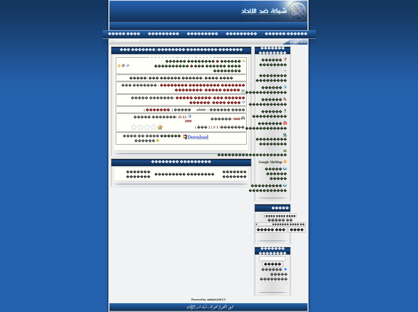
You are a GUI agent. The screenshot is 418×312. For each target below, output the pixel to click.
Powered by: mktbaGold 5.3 (208, 299)
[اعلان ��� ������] (127, 66)
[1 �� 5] (160, 127)
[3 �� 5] (147, 127)
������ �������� (190, 61)
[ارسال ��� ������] (123, 66)
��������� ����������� (268, 188)
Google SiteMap (271, 162)
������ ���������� (269, 114)
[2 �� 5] (153, 127)
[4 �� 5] (140, 127)
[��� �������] (119, 66)
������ (171, 136)
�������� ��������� (271, 78)
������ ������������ (266, 90)
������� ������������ (266, 126)
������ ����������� (268, 102)
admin (201, 109)
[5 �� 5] (134, 127)
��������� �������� (271, 141)
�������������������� (252, 155)
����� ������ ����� (276, 173)
